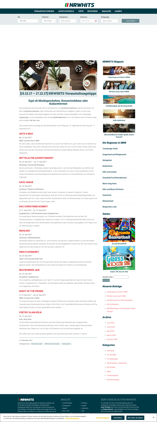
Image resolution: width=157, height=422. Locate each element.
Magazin (106, 11)
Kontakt (83, 405)
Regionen (92, 11)
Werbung (84, 403)
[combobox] (28, 21)
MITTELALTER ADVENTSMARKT (36, 158)
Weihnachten (66, 344)
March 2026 (111, 335)
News (109, 371)
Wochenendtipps (113, 380)
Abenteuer (110, 351)
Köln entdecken (119, 120)
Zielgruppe (105, 17)
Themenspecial (112, 375)
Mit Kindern (111, 367)
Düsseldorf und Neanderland (114, 178)
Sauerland (107, 195)
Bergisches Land (109, 207)
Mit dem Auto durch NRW (119, 92)
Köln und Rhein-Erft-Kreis (113, 189)
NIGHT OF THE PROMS (31, 291)
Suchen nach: (108, 277)
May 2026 (110, 331)
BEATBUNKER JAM (29, 270)
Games (118, 11)
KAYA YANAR (26, 182)
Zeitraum (83, 17)
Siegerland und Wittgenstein (114, 154)
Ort (19, 17)
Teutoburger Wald (110, 148)
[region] (78, 417)
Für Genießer (111, 355)
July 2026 (110, 323)
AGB (82, 411)
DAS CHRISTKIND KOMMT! (33, 206)
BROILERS (24, 230)
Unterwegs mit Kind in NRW (119, 77)
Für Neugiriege (112, 359)
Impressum (85, 408)
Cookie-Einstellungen (102, 418)
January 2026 (112, 339)
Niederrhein (107, 166)
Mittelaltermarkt (36, 344)
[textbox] (68, 21)
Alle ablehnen (118, 418)
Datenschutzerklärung (72, 418)
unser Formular (105, 407)
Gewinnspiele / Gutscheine (117, 363)
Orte (81, 11)
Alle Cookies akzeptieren (135, 418)
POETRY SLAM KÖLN (30, 312)
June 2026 (111, 327)
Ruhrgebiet (107, 160)
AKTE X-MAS (26, 133)
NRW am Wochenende (52, 344)
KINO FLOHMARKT (29, 252)
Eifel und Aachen (110, 172)
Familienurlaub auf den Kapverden (119, 106)
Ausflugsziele (66, 11)
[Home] (79, 4)
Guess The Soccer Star (119, 272)
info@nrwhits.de (108, 409)
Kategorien (63, 17)
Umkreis (45, 17)
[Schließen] (153, 417)
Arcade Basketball (119, 244)
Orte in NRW (66, 411)
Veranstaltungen (44, 11)
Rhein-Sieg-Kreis (110, 183)
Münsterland (108, 201)
